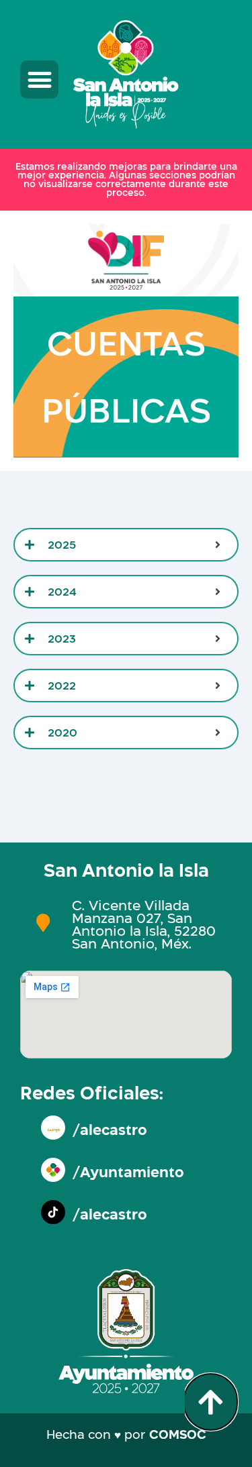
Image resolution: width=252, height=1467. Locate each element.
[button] (39, 79)
